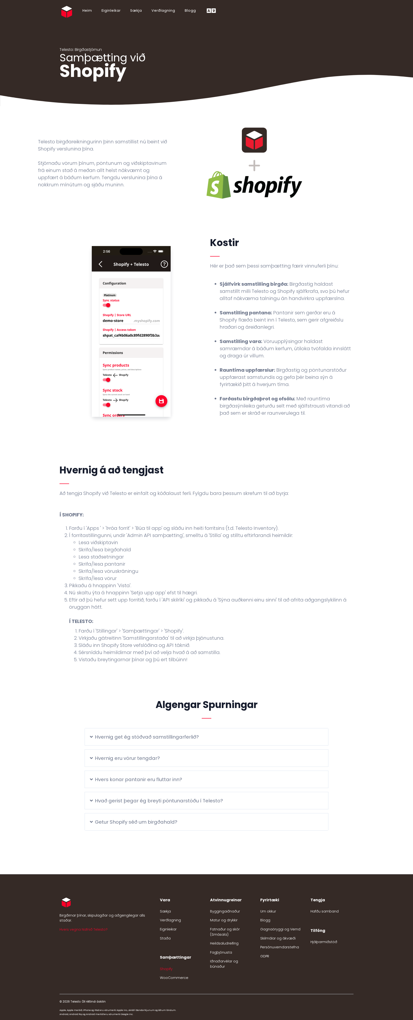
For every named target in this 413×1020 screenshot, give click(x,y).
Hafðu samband (324, 911)
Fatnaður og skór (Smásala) (225, 932)
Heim (87, 10)
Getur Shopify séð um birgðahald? (136, 822)
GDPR (264, 956)
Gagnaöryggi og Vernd (280, 929)
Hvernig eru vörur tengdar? (127, 758)
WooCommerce (174, 977)
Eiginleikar (111, 10)
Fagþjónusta (221, 952)
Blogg (190, 10)
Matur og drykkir (224, 920)
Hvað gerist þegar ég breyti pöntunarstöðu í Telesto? (159, 800)
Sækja (136, 10)
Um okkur (268, 911)
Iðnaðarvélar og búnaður (224, 964)
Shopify (166, 968)
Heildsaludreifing (224, 943)
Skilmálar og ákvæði (278, 938)
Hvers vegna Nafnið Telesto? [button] (84, 929)
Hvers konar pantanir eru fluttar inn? (138, 779)
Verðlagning (163, 10)
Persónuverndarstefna (279, 947)
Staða (165, 938)
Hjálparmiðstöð (323, 941)
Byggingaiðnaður (225, 911)
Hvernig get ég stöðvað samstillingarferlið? (147, 737)
